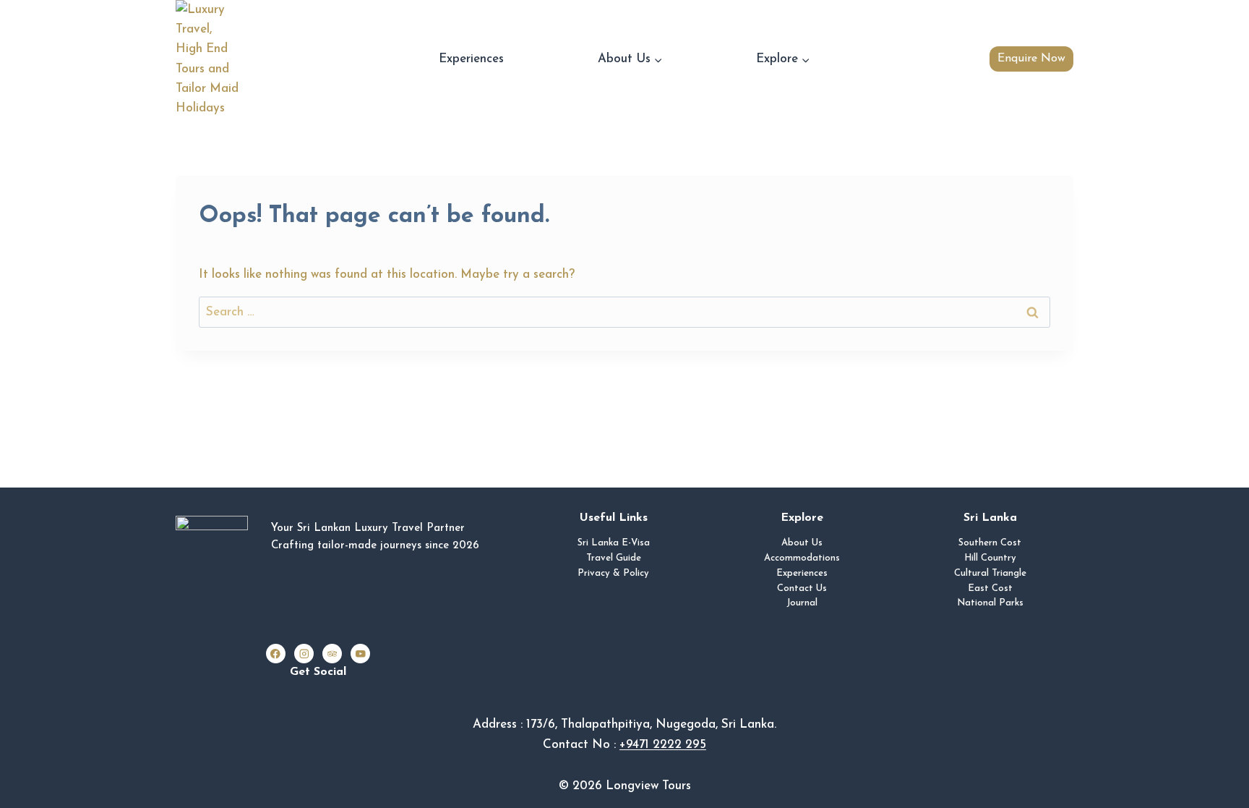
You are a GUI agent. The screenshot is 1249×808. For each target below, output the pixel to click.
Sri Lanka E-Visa (614, 543)
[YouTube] (360, 653)
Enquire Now (1031, 58)
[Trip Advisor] (332, 653)
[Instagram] (304, 653)
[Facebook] (276, 653)
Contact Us (802, 588)
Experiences (471, 59)
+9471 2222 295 (662, 745)
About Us (802, 543)
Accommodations (802, 558)
